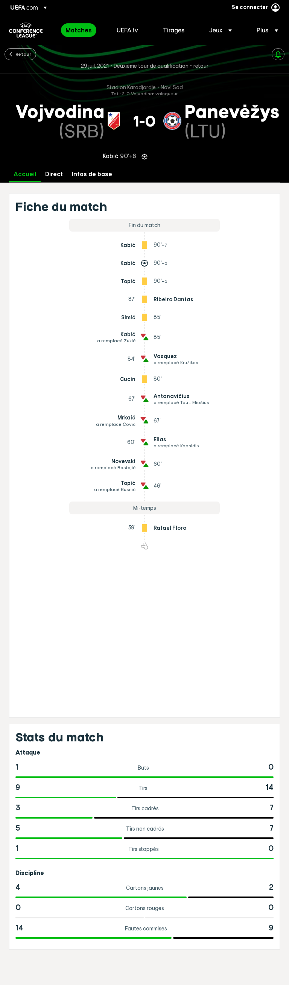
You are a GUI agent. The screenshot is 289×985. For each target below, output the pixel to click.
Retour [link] (23, 53)
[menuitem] (82, 30)
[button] (220, 30)
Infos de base (92, 174)
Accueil (25, 174)
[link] (79, 30)
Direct (54, 174)
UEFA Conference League (26, 30)
